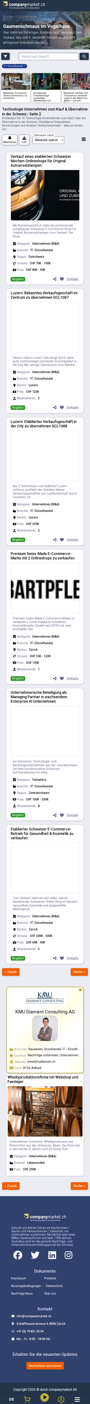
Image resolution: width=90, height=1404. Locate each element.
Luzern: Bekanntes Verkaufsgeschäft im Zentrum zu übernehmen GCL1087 (44, 295)
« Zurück (11, 972)
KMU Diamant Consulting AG (45, 1011)
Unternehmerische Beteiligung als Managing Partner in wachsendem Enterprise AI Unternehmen (39, 696)
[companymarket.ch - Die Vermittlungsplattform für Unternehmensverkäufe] (24, 5)
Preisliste (50, 1278)
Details (72, 279)
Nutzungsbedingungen (26, 1286)
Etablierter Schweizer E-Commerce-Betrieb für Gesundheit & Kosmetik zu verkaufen (42, 833)
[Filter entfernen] (25, 66)
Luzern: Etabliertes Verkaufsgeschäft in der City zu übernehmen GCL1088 (44, 424)
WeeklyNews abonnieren (45, 1365)
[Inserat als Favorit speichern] (62, 279)
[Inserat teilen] (54, 279)
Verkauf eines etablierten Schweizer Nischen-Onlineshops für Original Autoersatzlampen (41, 161)
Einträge (8, 16)
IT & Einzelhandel (26, 16)
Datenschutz (54, 1286)
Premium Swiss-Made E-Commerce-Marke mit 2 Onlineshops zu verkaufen (43, 556)
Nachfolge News (22, 1293)
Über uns (50, 1293)
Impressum (18, 1278)
